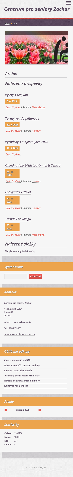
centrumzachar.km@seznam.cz (19, 334)
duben (19, 410)
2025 (27, 410)
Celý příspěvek (13, 107)
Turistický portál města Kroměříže (22, 375)
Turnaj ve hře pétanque (22, 118)
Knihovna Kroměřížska (16, 386)
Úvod (7, 24)
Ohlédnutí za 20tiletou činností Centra (33, 165)
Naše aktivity (38, 107)
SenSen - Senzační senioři (18, 370)
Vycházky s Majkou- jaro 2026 (26, 142)
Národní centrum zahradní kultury (22, 380)
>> (39, 409)
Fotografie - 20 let (18, 192)
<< (5, 409)
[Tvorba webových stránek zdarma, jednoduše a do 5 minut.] (47, 468)
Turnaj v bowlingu (18, 219)
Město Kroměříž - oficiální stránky (22, 365)
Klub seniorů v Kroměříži (17, 360)
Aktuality (36, 131)
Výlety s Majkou (16, 95)
